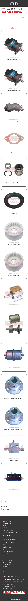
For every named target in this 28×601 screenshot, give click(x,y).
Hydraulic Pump (14, 121)
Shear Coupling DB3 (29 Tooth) (14, 275)
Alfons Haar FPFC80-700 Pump (14, 306)
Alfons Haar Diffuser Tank (14, 367)
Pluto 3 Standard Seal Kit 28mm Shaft (14, 182)
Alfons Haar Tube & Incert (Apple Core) (14, 337)
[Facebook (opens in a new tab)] (11, 4)
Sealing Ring (14, 213)
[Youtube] (9, 536)
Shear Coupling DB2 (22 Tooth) (14, 244)
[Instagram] (5, 536)
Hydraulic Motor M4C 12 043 (14, 59)
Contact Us (14, 2)
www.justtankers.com (8, 588)
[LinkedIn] (7, 536)
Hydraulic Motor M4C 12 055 (14, 90)
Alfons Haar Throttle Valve (14, 460)
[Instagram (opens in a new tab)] (13, 4)
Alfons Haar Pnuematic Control (14, 491)
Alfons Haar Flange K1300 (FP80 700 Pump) (14, 398)
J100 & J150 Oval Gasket (14, 152)
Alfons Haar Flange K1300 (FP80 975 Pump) (14, 429)
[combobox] (14, 509)
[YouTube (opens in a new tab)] (17, 4)
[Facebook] (3, 536)
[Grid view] (12, 27)
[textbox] (14, 509)
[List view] (15, 27)
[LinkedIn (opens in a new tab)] (15, 4)
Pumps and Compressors (14, 57)
